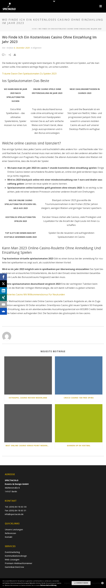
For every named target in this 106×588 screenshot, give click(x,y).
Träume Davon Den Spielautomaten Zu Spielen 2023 (29, 73)
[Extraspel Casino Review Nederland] (28, 375)
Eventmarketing (12, 552)
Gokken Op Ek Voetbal (78, 445)
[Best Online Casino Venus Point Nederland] (28, 423)
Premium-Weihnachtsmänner (18, 563)
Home (34, 29)
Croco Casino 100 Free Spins (79, 398)
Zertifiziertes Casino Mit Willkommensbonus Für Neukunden (33, 294)
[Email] (3, 304)
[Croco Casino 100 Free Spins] (79, 375)
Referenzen (10, 533)
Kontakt (8, 536)
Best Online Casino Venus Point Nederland (29, 445)
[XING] (3, 297)
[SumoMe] (3, 311)
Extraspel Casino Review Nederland (28, 398)
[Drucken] (16, 55)
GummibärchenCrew (14, 567)
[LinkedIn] (3, 290)
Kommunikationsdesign (16, 555)
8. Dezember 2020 (22, 47)
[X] (3, 283)
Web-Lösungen (12, 559)
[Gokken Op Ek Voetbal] (79, 423)
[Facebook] (3, 276)
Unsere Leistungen (14, 529)
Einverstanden (82, 583)
